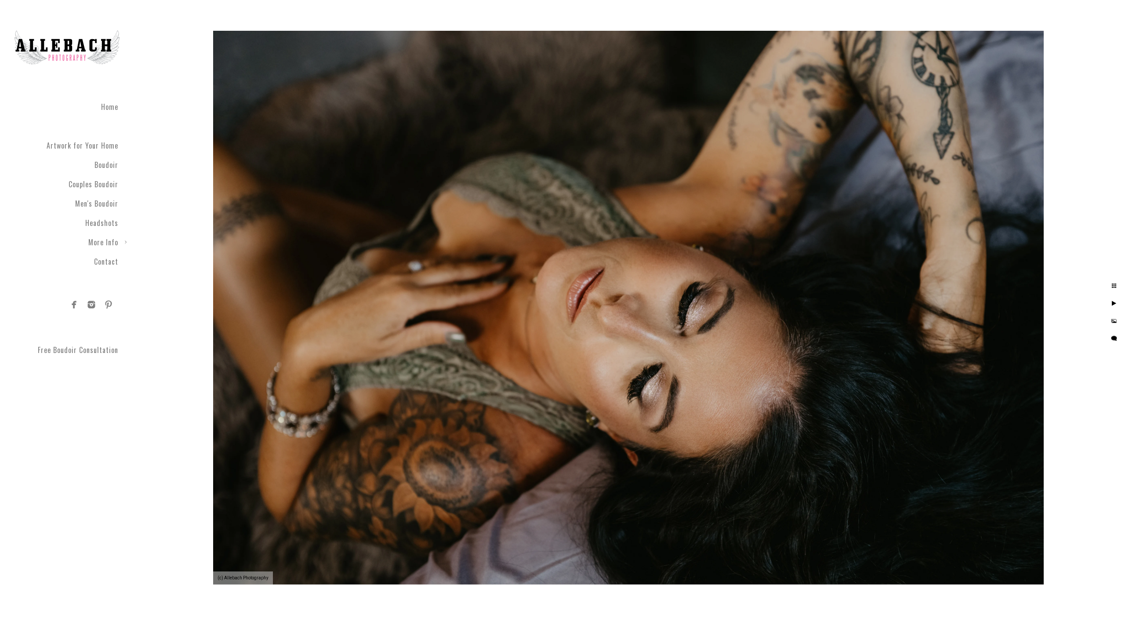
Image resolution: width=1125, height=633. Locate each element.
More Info (103, 242)
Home (109, 107)
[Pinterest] (108, 304)
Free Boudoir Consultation (78, 350)
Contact (106, 261)
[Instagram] (91, 304)
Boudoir (106, 165)
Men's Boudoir (96, 203)
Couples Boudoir (93, 184)
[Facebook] (74, 304)
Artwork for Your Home (82, 145)
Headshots (101, 223)
